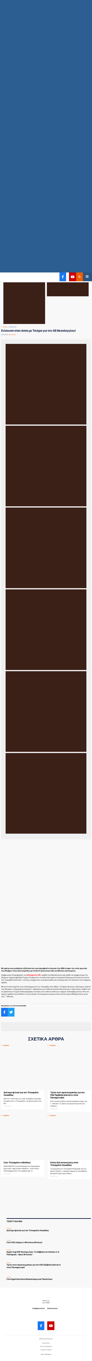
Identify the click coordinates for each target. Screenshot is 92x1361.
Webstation (48, 1354)
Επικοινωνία (52, 1308)
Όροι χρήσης (46, 1343)
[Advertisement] (46, 949)
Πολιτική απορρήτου (46, 1346)
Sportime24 (12, 334)
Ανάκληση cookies (46, 1350)
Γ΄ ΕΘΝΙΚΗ (4, 327)
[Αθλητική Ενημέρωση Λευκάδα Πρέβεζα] (1, 277)
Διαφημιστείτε (38, 1308)
